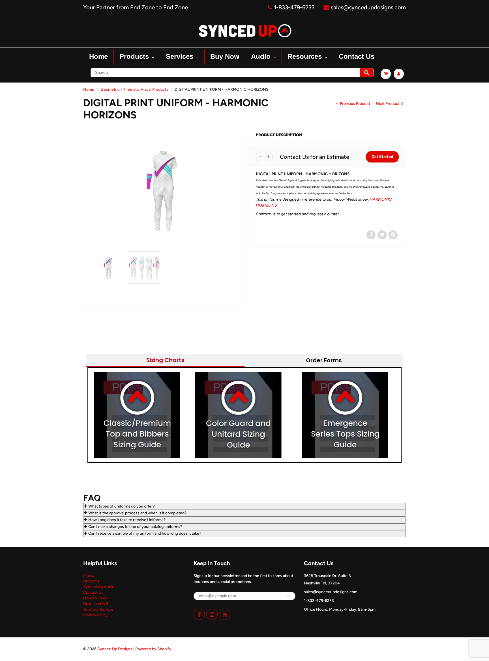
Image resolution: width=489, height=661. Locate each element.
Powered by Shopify (153, 649)
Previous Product (354, 103)
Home (88, 89)
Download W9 (95, 603)
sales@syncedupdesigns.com (368, 7)
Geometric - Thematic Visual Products (134, 89)
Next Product (388, 103)
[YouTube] (224, 614)
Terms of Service (98, 609)
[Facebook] (199, 614)
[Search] (366, 72)
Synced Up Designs (114, 649)
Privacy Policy (95, 615)
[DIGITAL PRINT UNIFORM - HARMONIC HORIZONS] (161, 191)
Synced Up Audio (98, 586)
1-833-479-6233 (294, 7)
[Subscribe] (288, 595)
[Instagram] (212, 614)
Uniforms (91, 581)
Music (88, 575)
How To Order (95, 598)
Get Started (382, 156)
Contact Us (93, 592)
